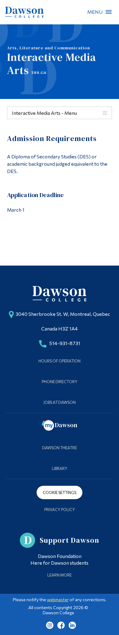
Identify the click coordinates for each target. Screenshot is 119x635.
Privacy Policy (59, 509)
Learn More (59, 575)
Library (59, 468)
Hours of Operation (59, 360)
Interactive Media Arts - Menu (44, 113)
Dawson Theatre (59, 447)
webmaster (58, 599)
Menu (108, 12)
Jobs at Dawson (60, 402)
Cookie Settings (59, 492)
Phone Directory (60, 381)
